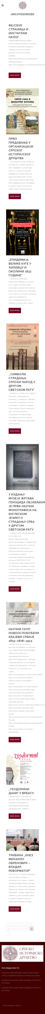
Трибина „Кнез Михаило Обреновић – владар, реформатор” (21, 863)
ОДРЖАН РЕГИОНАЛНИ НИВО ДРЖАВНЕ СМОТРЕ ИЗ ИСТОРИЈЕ (21, 989)
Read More (14, 75)
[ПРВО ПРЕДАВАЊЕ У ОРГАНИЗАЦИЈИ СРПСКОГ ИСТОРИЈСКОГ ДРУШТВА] (22, 111)
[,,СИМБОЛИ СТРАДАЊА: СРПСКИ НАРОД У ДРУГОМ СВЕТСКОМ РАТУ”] (22, 346)
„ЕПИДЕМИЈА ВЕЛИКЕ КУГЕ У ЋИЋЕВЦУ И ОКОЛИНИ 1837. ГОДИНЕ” (20, 267)
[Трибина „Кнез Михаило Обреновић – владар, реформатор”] (22, 840)
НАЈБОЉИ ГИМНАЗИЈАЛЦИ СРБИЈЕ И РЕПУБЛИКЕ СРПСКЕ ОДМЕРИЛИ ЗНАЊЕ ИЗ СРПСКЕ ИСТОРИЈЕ (21, 974)
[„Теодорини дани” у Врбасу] (22, 769)
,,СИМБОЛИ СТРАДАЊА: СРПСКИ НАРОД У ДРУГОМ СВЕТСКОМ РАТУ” (22, 382)
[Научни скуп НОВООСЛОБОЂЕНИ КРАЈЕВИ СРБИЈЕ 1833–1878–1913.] (22, 613)
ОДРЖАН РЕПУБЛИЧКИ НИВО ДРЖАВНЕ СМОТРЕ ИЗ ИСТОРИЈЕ (21, 981)
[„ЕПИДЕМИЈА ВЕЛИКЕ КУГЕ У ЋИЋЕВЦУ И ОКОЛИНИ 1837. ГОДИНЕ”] (22, 232)
